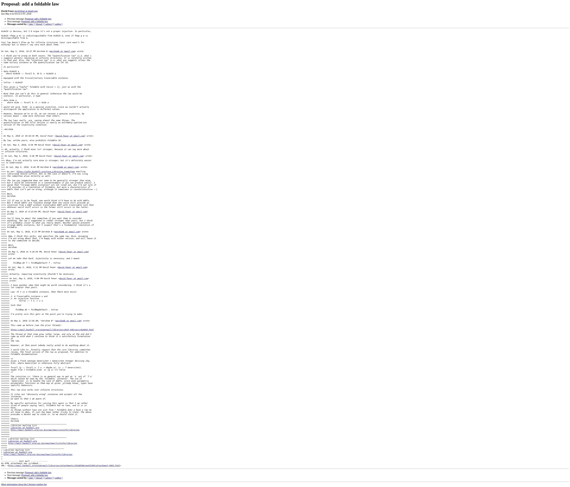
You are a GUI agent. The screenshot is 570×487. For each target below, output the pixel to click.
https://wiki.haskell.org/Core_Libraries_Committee (46, 171)
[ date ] (31, 24)
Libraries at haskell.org (25, 428)
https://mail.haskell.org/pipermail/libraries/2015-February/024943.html (52, 330)
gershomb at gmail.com (62, 51)
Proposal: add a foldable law (38, 19)
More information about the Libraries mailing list (24, 484)
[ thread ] (39, 24)
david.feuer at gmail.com (26, 11)
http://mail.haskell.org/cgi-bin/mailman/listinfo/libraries (45, 430)
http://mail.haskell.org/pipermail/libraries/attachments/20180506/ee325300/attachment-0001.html (64, 465)
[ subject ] (48, 24)
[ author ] (58, 24)
